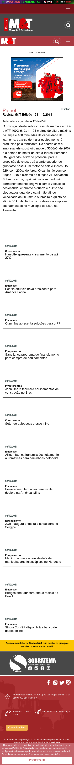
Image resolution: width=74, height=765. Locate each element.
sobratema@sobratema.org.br (57, 712)
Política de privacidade (49, 743)
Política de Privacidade (23, 748)
